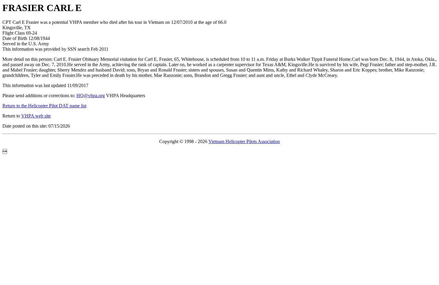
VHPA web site (36, 115)
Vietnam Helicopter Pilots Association (244, 141)
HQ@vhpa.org (90, 95)
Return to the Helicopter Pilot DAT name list (44, 105)
